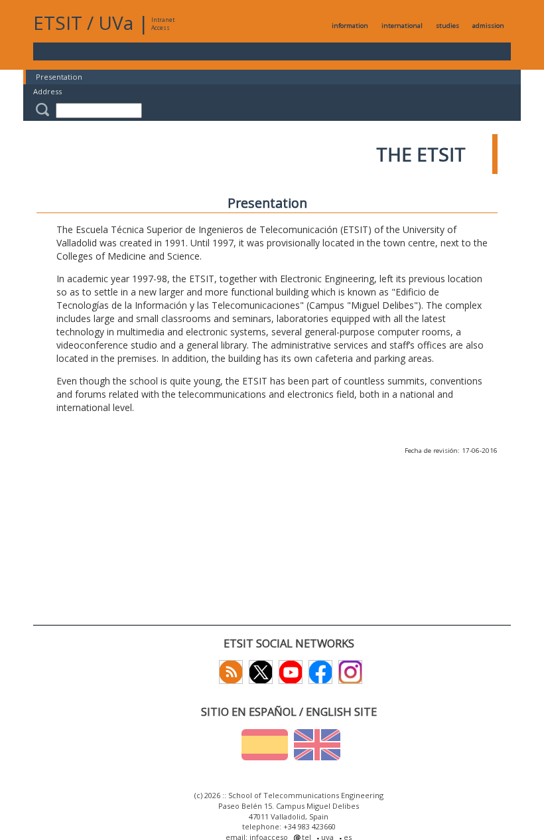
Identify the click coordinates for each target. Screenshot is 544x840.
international (402, 25)
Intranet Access (162, 23)
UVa (115, 22)
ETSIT (57, 22)
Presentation (59, 77)
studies (447, 25)
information (350, 25)
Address (47, 91)
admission (488, 25)
